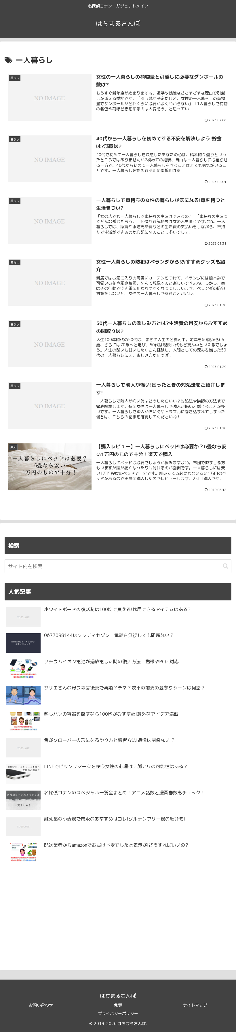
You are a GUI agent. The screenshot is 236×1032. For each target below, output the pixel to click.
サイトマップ (195, 1005)
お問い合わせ (41, 1005)
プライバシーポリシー (118, 1013)
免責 (118, 1005)
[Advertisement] (118, 914)
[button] (225, 566)
